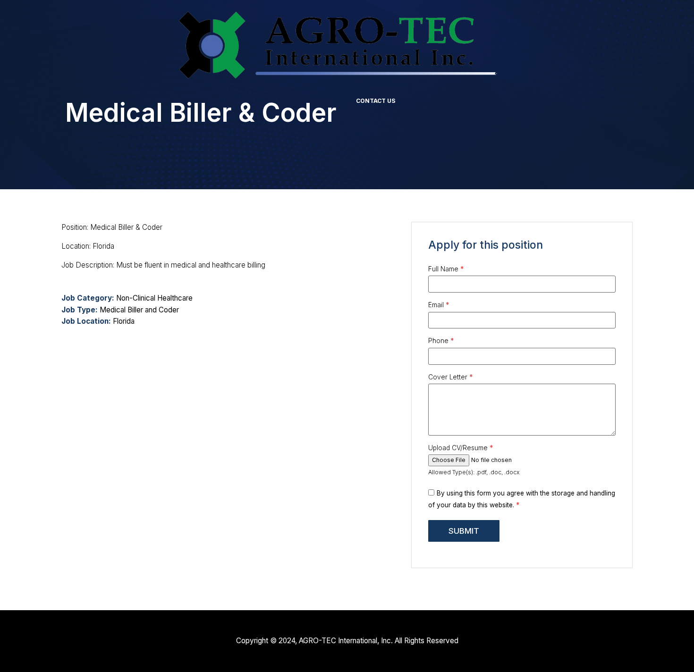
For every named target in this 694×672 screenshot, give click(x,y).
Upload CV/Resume (460, 448)
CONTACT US (376, 100)
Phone (441, 341)
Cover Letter (450, 377)
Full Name (446, 269)
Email (438, 305)
